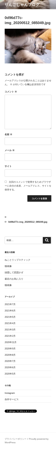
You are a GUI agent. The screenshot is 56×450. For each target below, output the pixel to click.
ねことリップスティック (17, 259)
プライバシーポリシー (15, 439)
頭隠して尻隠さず (14, 272)
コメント (11, 91)
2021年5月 (10, 317)
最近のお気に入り (14, 278)
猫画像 (8, 266)
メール (10, 150)
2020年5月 (10, 373)
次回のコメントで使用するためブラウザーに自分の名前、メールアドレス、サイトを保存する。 (28, 186)
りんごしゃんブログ (22, 4)
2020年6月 (10, 367)
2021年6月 (10, 310)
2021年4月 (10, 323)
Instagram (10, 393)
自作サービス (12, 399)
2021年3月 (10, 329)
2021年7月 (10, 304)
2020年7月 (10, 361)
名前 (8, 134)
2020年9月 (10, 348)
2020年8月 (10, 355)
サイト (8, 166)
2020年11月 (10, 342)
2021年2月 (10, 336)
